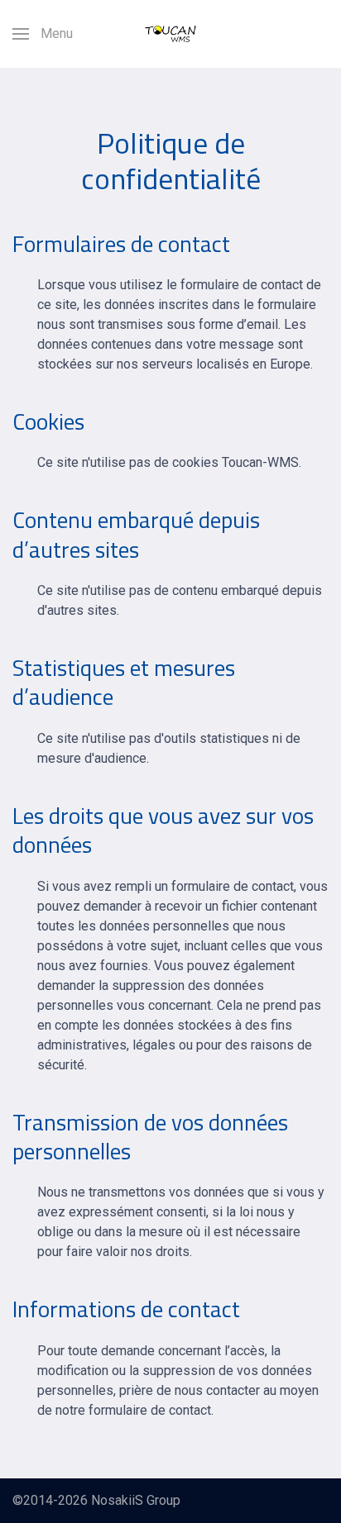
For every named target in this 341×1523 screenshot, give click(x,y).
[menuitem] (42, 34)
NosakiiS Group (135, 1500)
